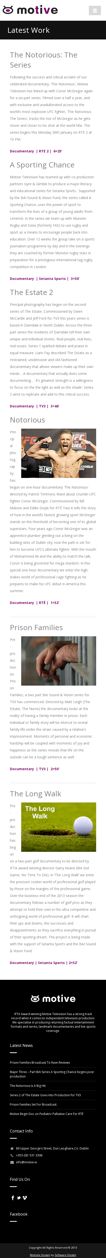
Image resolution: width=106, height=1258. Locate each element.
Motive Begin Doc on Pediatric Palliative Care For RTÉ (46, 1114)
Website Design (40, 1255)
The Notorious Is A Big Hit (28, 1086)
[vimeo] (24, 1198)
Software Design (65, 1255)
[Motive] (30, 15)
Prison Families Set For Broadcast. (33, 1104)
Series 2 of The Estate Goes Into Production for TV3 (45, 1095)
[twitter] (19, 1198)
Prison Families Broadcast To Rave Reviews (40, 1062)
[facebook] (13, 1198)
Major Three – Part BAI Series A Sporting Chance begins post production (52, 1074)
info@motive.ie (26, 1162)
